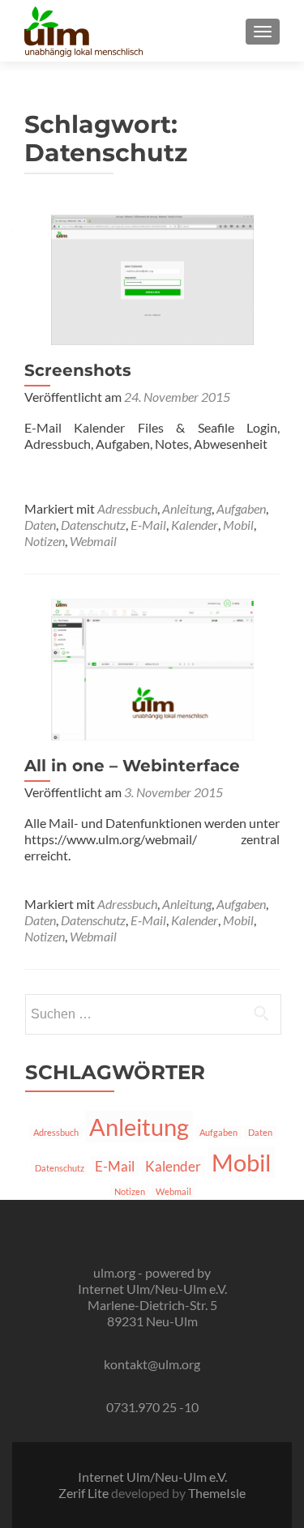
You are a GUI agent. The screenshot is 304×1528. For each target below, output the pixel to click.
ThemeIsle (217, 1492)
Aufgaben (241, 508)
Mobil (238, 524)
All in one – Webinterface (132, 765)
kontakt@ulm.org (152, 1364)
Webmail (93, 540)
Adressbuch (127, 508)
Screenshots (77, 370)
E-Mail (148, 524)
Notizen (44, 540)
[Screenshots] (152, 277)
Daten (40, 524)
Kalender (194, 524)
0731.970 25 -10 (152, 1407)
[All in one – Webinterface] (152, 668)
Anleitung (187, 508)
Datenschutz (93, 524)
